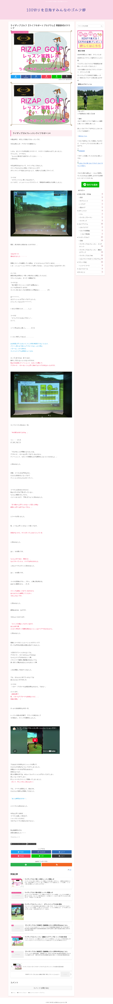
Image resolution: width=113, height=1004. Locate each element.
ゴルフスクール (90, 269)
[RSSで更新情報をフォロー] (57, 864)
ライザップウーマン (91, 217)
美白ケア (91, 207)
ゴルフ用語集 (92, 234)
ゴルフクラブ (91, 227)
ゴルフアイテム (90, 224)
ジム (91, 214)
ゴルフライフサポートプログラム (19, 843)
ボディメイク (90, 211)
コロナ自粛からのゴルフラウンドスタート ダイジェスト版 (89, 71)
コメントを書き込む (41, 988)
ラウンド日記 (90, 262)
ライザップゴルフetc (91, 255)
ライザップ (91, 221)
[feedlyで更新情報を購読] (26, 864)
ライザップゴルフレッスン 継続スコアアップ (91, 251)
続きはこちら (83, 136)
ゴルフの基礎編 (91, 230)
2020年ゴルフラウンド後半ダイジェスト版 (90, 59)
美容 (91, 197)
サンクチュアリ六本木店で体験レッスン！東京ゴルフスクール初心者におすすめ (89, 78)
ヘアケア (91, 204)
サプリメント (91, 201)
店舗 (91, 240)
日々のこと (90, 272)
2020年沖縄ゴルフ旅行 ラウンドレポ (89, 54)
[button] (101, 26)
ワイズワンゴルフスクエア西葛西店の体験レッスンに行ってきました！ (89, 65)
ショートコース (91, 265)
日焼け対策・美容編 (90, 194)
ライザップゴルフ (32, 843)
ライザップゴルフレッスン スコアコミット (91, 245)
